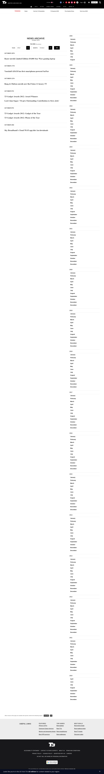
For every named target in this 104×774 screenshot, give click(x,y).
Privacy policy (37, 753)
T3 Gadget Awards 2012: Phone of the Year (22, 117)
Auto (64, 6)
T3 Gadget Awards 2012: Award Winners (21, 96)
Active (42, 6)
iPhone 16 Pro (43, 725)
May (71, 51)
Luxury (58, 6)
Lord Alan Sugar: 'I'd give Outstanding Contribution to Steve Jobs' (31, 100)
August (72, 59)
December (73, 100)
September (73, 92)
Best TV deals (78, 731)
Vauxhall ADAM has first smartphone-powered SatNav (26, 71)
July (71, 56)
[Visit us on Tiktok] (77, 2)
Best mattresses (61, 734)
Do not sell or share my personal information (52, 756)
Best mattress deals (80, 728)
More (70, 6)
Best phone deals (79, 725)
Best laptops (60, 725)
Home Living (50, 6)
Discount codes (78, 734)
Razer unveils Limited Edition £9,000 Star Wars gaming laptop (29, 58)
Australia (46, 715)
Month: (35, 48)
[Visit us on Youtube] (69, 2)
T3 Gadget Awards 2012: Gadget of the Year (22, 113)
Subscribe (94, 2)
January (72, 39)
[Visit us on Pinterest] (66, 2)
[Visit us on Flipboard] (75, 2)
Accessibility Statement (31, 750)
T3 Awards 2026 (54, 11)
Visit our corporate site (70, 769)
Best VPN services (44, 734)
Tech (36, 6)
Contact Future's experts (49, 750)
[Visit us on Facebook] (61, 2)
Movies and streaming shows (47, 731)
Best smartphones (62, 731)
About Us (62, 750)
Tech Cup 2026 (84, 11)
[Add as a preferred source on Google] (52, 762)
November (73, 97)
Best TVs (59, 728)
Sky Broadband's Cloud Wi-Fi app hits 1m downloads (26, 130)
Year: (13, 48)
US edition (32, 772)
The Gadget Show (69, 11)
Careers (69, 753)
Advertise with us (59, 753)
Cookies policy (47, 753)
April (71, 48)
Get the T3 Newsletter (39, 11)
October (72, 94)
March (72, 45)
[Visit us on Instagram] (72, 2)
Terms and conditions (73, 750)
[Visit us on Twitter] (64, 2)
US (51, 715)
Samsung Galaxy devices (46, 728)
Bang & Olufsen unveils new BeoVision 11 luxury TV (25, 83)
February (73, 42)
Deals (26, 11)
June (71, 54)
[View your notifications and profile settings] (89, 2)
